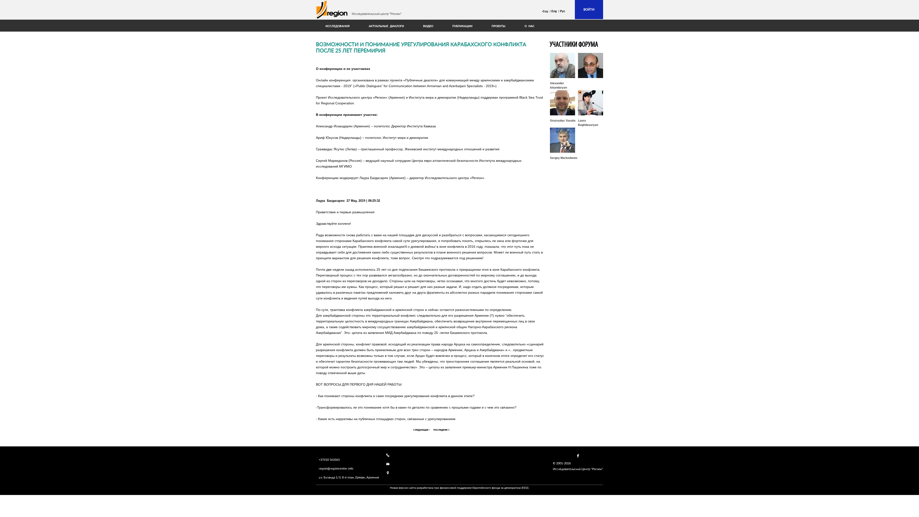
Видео (428, 26)
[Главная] (332, 10)
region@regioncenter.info (336, 468)
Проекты (498, 26)
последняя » (441, 429)
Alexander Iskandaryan (558, 85)
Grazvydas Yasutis (563, 120)
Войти (588, 9)
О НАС (529, 26)
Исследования (337, 26)
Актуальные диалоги (386, 26)
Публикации (462, 26)
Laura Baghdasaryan (588, 123)
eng (554, 11)
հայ (545, 11)
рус (562, 11)
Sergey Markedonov (563, 158)
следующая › (421, 429)
